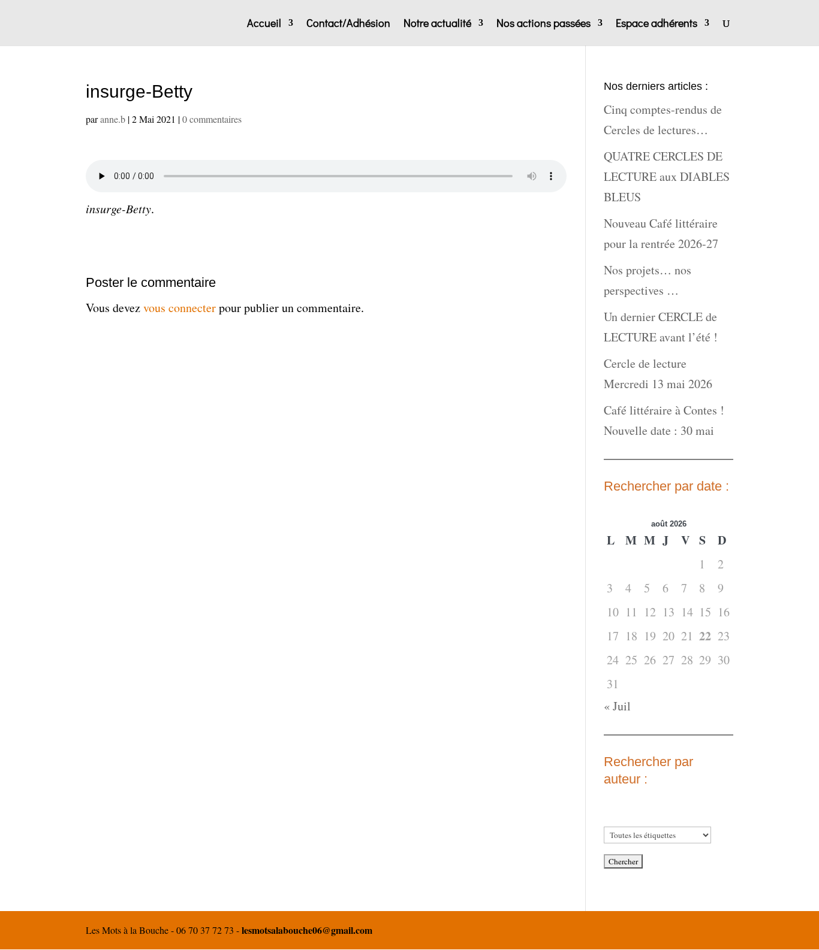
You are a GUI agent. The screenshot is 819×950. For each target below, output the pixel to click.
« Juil (617, 706)
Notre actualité (437, 24)
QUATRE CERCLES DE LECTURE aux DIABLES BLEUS (667, 176)
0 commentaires (212, 119)
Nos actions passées (543, 24)
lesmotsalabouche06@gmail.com (307, 930)
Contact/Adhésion (348, 24)
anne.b (112, 119)
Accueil (264, 24)
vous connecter (179, 307)
